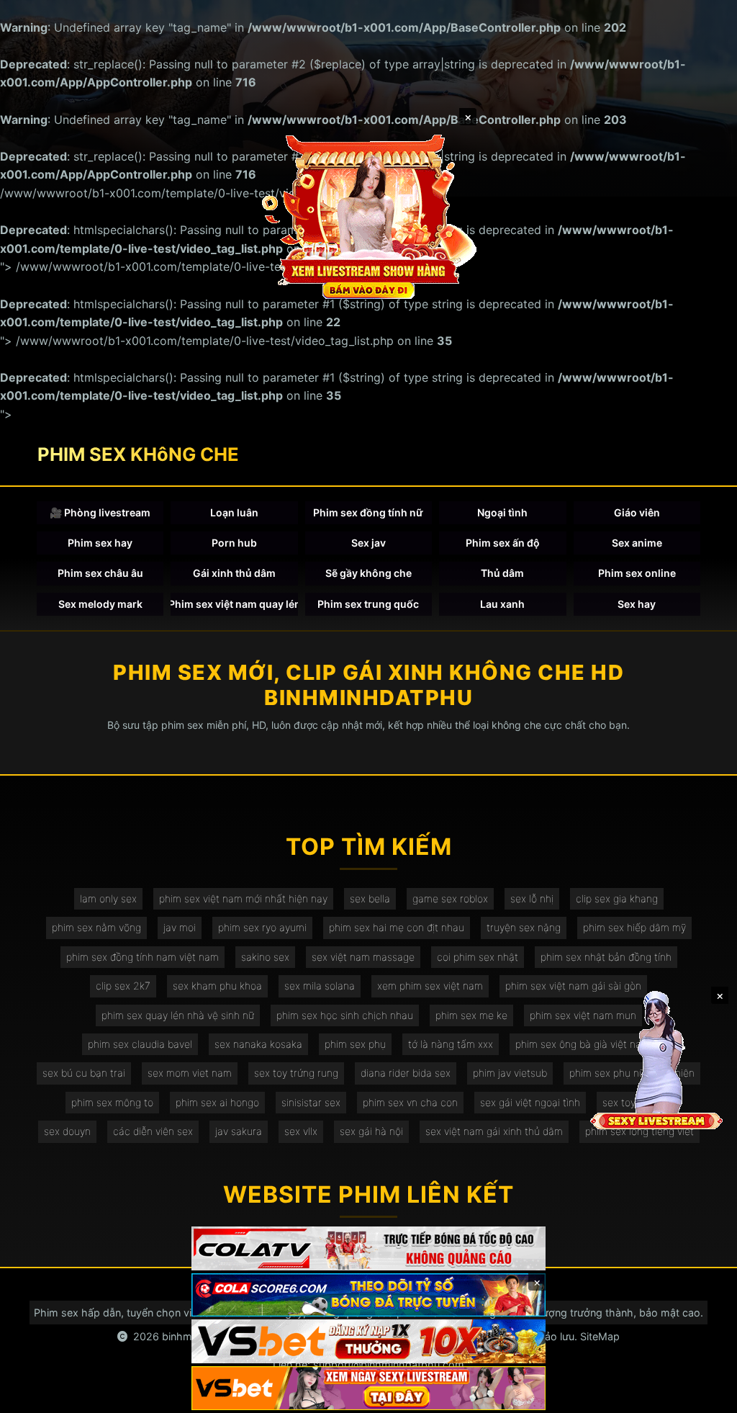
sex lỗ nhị (531, 898)
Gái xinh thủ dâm (234, 573)
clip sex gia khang (617, 898)
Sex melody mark (100, 604)
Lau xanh (502, 604)
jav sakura (238, 1131)
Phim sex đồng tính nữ (368, 512)
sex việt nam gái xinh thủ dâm (494, 1131)
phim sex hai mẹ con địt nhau (396, 927)
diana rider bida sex (406, 1073)
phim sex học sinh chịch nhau (344, 1015)
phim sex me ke (471, 1015)
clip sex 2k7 (123, 985)
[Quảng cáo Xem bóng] (368, 1248)
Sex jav (368, 543)
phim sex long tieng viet (639, 1131)
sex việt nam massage (363, 957)
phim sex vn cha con (410, 1102)
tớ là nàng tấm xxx (450, 1044)
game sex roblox (450, 898)
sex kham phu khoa (217, 985)
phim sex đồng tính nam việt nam (142, 957)
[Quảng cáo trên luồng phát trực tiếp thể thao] (368, 1388)
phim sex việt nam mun (583, 1015)
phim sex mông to (112, 1102)
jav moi (179, 927)
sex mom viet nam (190, 1073)
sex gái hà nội (371, 1131)
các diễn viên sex (153, 1131)
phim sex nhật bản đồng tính (606, 957)
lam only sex (108, 898)
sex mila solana (319, 985)
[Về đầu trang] (705, 1395)
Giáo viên (637, 512)
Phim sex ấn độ (503, 543)
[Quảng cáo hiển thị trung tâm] (368, 216)
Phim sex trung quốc (368, 604)
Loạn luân (234, 512)
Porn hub (234, 543)
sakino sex (265, 957)
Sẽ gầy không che (368, 573)
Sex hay (637, 604)
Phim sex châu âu (100, 573)
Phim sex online (637, 573)
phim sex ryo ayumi (262, 927)
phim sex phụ (355, 1044)
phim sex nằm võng (96, 927)
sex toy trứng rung (296, 1073)
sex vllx (300, 1131)
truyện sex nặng (524, 927)
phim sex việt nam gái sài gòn (573, 985)
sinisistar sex (310, 1102)
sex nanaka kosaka (258, 1044)
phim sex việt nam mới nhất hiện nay (243, 898)
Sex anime (637, 543)
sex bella (370, 898)
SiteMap (600, 1336)
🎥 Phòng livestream (100, 512)
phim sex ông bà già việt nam (582, 1044)
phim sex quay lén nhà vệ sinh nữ (177, 1015)
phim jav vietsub (510, 1073)
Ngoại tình (502, 512)
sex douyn (67, 1131)
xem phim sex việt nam (430, 985)
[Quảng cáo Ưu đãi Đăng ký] (368, 1295)
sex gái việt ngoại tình (530, 1102)
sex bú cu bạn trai (83, 1073)
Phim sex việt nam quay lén (234, 604)
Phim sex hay (100, 543)
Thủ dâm (502, 573)
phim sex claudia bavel (140, 1044)
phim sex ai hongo (217, 1102)
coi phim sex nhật (477, 957)
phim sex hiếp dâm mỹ (634, 927)
